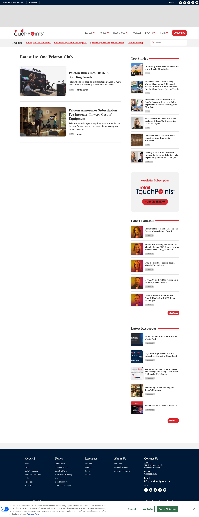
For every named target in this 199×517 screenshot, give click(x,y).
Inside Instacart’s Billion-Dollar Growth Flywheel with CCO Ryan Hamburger (160, 298)
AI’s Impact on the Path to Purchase (161, 405)
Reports (87, 471)
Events (149, 33)
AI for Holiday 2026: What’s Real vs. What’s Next (161, 337)
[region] (99, 509)
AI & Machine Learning (63, 475)
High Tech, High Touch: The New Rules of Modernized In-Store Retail (161, 354)
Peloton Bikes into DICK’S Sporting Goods (89, 74)
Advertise (33, 3)
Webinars (88, 464)
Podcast (136, 33)
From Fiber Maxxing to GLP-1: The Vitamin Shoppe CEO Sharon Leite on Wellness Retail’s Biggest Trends (162, 247)
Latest (88, 33)
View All (173, 313)
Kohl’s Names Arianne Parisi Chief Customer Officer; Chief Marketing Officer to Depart (160, 121)
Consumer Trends (61, 467)
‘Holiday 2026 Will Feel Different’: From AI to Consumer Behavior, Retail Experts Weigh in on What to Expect (162, 155)
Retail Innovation (61, 478)
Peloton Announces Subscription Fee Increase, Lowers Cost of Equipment (93, 114)
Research (88, 467)
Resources (119, 33)
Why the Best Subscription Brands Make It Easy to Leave (160, 264)
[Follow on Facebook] (180, 2)
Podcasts (149, 235)
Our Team (118, 464)
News (71, 90)
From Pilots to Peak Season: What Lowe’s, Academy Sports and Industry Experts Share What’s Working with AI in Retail (161, 103)
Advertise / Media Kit (122, 471)
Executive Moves (61, 471)
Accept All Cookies (167, 509)
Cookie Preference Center (140, 509)
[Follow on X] (188, 2)
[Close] (194, 509)
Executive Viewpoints (33, 475)
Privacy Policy (33, 514)
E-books (88, 475)
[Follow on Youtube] (196, 2)
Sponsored (29, 486)
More (162, 33)
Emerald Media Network (14, 3)
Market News (60, 464)
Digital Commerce (61, 482)
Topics (102, 33)
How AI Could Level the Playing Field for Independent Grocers (161, 281)
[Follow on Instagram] (192, 2)
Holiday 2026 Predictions (38, 42)
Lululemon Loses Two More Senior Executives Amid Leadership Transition (160, 138)
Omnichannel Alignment (64, 486)
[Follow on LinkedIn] (184, 2)
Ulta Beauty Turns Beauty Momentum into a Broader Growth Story (162, 67)
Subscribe (179, 33)
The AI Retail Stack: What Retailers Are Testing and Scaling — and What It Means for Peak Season (161, 372)
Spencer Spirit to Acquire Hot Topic (107, 42)
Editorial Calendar (121, 467)
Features (149, 162)
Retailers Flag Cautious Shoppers (70, 42)
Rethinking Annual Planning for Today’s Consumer (159, 388)
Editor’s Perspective (32, 471)
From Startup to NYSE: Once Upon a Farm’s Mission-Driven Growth (161, 230)
